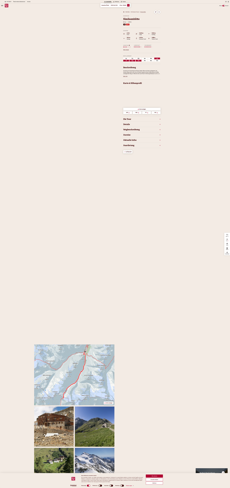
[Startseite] (123, 12)
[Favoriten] (226, 2)
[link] (123, 2)
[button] (142, 119)
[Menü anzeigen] (2, 5)
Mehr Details (126, 49)
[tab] (108, 2)
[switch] (100, 486)
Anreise (28, 1)
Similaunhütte (143, 11)
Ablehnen (154, 483)
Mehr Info (125, 76)
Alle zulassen (154, 476)
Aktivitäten (127, 11)
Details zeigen (129, 485)
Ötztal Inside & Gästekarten (19, 1)
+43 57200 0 (8, 1)
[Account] (228, 2)
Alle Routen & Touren (135, 11)
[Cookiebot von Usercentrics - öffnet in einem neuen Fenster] (73, 486)
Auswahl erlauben (154, 479)
